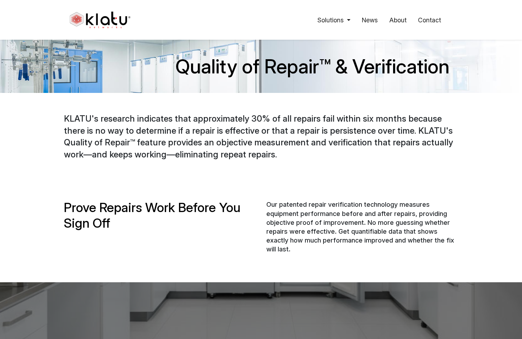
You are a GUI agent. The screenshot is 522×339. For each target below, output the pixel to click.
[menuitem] (370, 20)
